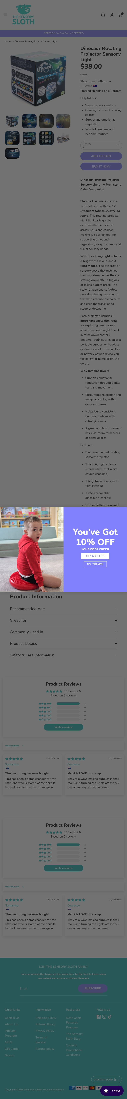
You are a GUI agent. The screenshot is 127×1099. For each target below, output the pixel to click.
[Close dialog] (3, 511)
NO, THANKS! (95, 564)
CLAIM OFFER (95, 556)
